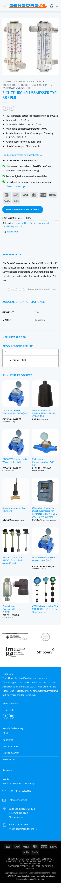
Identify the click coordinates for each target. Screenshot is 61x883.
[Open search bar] (57, 5)
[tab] (30, 352)
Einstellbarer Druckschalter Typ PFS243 (11, 609)
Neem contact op (15, 186)
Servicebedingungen (25, 879)
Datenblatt (19, 360)
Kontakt (31, 868)
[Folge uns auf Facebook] (5, 716)
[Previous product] (11, 108)
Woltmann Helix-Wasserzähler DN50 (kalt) (15, 412)
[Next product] (5, 108)
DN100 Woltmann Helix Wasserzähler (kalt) (14, 460)
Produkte (35, 81)
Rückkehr (47, 866)
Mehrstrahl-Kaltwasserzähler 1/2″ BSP (43, 462)
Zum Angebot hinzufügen (22, 209)
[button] (4, 6)
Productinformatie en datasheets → (22, 154)
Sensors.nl (18, 223)
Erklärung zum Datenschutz (40, 876)
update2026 (12, 231)
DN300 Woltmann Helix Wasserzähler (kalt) (44, 559)
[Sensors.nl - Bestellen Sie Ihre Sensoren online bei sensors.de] (28, 6)
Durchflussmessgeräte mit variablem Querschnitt (28, 86)
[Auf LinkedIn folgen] (11, 716)
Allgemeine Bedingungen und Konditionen (30, 861)
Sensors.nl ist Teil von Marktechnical (30, 858)
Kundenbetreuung (30, 863)
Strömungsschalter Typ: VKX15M (14, 509)
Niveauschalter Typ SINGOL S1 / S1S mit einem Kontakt (12, 560)
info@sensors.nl (18, 799)
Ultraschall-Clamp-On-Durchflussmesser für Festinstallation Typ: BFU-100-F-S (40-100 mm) (45, 512)
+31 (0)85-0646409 (20, 790)
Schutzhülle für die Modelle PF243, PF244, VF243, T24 (44, 413)
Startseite (8, 81)
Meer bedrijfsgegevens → (23, 828)
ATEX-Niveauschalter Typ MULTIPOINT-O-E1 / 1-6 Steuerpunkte (45, 609)
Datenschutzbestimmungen (24, 866)
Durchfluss (9, 85)
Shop (22, 81)
